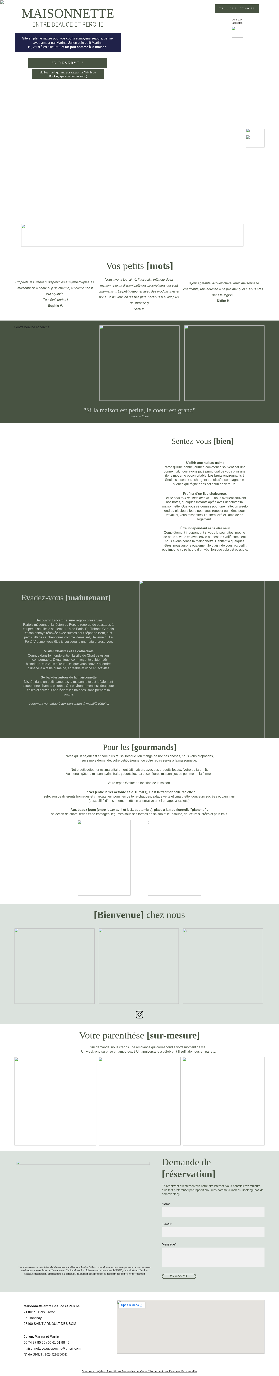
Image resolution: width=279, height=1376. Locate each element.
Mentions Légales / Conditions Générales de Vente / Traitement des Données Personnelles (139, 1371)
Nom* (166, 1204)
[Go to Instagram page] (139, 1014)
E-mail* (167, 1224)
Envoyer (179, 1276)
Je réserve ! (67, 63)
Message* (169, 1244)
